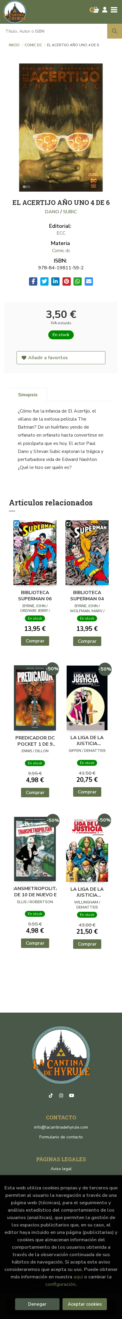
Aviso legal (61, 1169)
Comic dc (34, 45)
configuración (60, 1284)
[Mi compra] (95, 10)
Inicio (14, 45)
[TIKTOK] (50, 1095)
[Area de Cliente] (104, 10)
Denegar (37, 1304)
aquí (78, 1276)
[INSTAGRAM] (61, 1095)
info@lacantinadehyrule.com (61, 1127)
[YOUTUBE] (71, 1095)
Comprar (35, 641)
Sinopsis (28, 395)
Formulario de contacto (61, 1137)
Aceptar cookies (85, 1304)
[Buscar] (114, 31)
